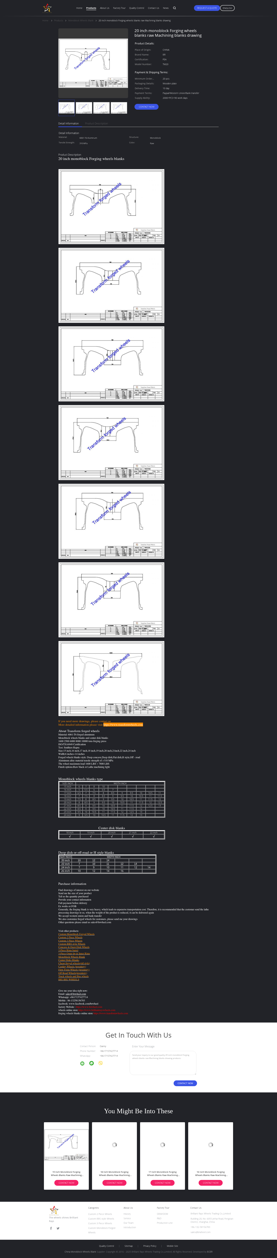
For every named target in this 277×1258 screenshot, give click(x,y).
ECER (209, 1251)
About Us (104, 7)
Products (91, 7)
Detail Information (68, 123)
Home (79, 7)
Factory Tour (119, 7)
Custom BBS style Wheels (101, 1218)
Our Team (129, 1222)
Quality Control (136, 7)
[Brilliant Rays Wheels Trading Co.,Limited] (84, 1063)
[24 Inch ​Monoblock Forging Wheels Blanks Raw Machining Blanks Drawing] (66, 1144)
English (227, 8)
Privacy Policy (149, 1246)
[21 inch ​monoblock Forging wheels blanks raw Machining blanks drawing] (210, 1144)
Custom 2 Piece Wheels (100, 1214)
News (166, 7)
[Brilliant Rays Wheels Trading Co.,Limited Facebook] (51, 1228)
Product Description (96, 123)
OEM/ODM (162, 1213)
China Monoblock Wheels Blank (80, 1251)
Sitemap (129, 1246)
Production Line (165, 1222)
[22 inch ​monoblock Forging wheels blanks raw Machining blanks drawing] (162, 1144)
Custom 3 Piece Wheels (100, 1223)
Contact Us (153, 7)
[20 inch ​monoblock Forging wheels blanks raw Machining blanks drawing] (67, 108)
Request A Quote (207, 7)
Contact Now (146, 106)
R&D (159, 1218)
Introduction (130, 1227)
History (127, 1213)
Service (127, 1218)
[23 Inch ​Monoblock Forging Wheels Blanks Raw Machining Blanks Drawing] (114, 1144)
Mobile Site (172, 1246)
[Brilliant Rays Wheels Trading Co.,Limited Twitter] (58, 1228)
